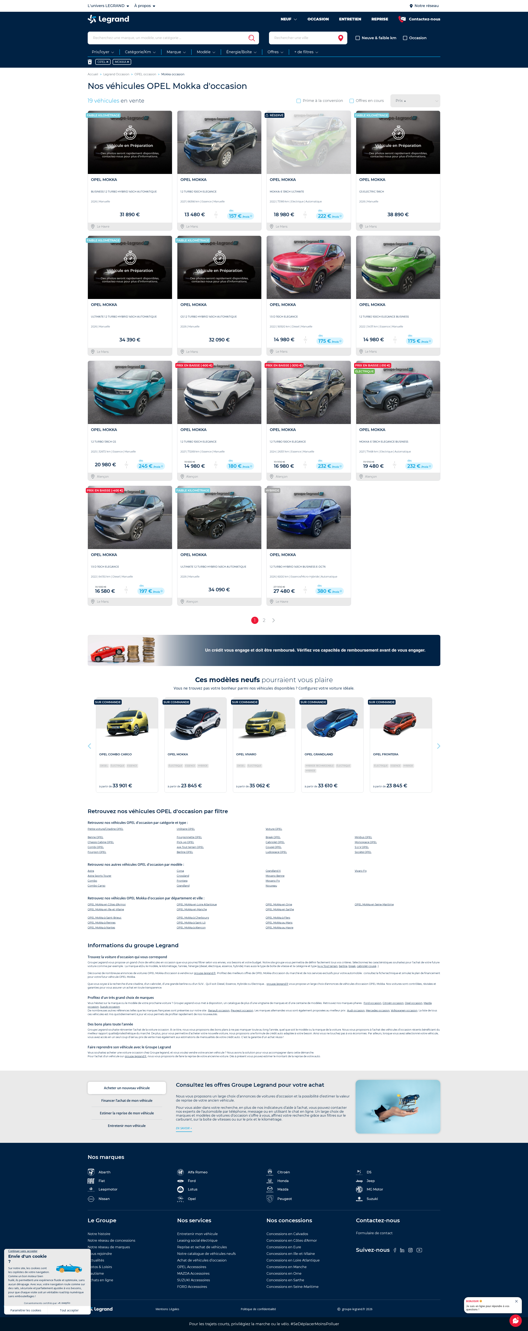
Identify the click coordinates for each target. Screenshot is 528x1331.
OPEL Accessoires (191, 1267)
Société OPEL (363, 852)
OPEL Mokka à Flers (278, 917)
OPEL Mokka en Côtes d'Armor (107, 904)
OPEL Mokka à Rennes (102, 922)
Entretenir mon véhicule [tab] (127, 1125)
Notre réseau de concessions (111, 1240)
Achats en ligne (100, 1280)
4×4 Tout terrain (328, 966)
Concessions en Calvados (287, 1234)
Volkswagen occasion (404, 1010)
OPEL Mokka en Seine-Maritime (374, 904)
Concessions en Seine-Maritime (292, 1287)
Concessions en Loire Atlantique (293, 1260)
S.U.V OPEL (362, 847)
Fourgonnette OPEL (189, 837)
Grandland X (273, 870)
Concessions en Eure (283, 1247)
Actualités (96, 1260)
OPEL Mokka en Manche (192, 909)
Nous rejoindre (100, 1254)
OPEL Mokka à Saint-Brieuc (104, 917)
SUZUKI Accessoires (193, 1280)
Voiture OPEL (274, 828)
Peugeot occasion (242, 1010)
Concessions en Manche (286, 1267)
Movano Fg (273, 880)
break (352, 966)
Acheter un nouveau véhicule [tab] (127, 1088)
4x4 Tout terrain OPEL (190, 847)
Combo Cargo (96, 885)
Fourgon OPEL (97, 852)
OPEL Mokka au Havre (279, 927)
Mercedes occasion (378, 1010)
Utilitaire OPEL (186, 828)
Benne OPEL (95, 837)
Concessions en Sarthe (285, 1280)
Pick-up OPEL (185, 842)
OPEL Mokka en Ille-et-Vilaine (106, 909)
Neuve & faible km (379, 38)
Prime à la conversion (323, 100)
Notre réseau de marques (109, 1247)
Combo (92, 880)
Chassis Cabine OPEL (101, 842)
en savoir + (184, 1128)
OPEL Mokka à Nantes (101, 927)
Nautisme (96, 1273)
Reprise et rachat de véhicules (202, 1247)
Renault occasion (219, 1010)
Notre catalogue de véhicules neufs (206, 1254)
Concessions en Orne (284, 1273)
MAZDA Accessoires (193, 1273)
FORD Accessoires (192, 1287)
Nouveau (271, 885)
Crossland (183, 875)
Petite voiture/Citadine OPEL (105, 828)
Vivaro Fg (361, 870)
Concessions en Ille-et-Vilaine (290, 1254)
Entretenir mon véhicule (197, 1234)
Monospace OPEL (366, 842)
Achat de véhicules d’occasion (202, 1260)
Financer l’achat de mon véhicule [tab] (126, 1100)
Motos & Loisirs (100, 1267)
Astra (91, 870)
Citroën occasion (393, 1003)
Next (438, 745)
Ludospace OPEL (276, 852)
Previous (90, 745)
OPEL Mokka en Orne (279, 904)
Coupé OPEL (274, 847)
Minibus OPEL (363, 837)
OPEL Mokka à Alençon (191, 927)
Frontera (182, 880)
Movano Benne (275, 875)
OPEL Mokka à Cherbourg (193, 917)
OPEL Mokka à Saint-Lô (191, 922)
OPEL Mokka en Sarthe (280, 909)
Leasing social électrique (197, 1240)
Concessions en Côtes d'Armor (291, 1240)
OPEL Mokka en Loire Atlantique (197, 904)
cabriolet (362, 966)
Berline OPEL (185, 852)
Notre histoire (99, 1234)
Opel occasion (413, 1003)
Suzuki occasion (110, 1006)
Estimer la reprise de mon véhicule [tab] (127, 1113)
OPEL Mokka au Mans (279, 922)
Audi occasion (356, 1010)
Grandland (183, 885)
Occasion (418, 38)
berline (343, 966)
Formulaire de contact (374, 1233)
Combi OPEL (96, 847)
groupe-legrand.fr (205, 973)
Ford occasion (372, 1003)
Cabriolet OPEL (275, 842)
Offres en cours (370, 100)
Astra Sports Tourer (99, 875)
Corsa (180, 870)
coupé (372, 966)
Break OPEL (273, 837)
